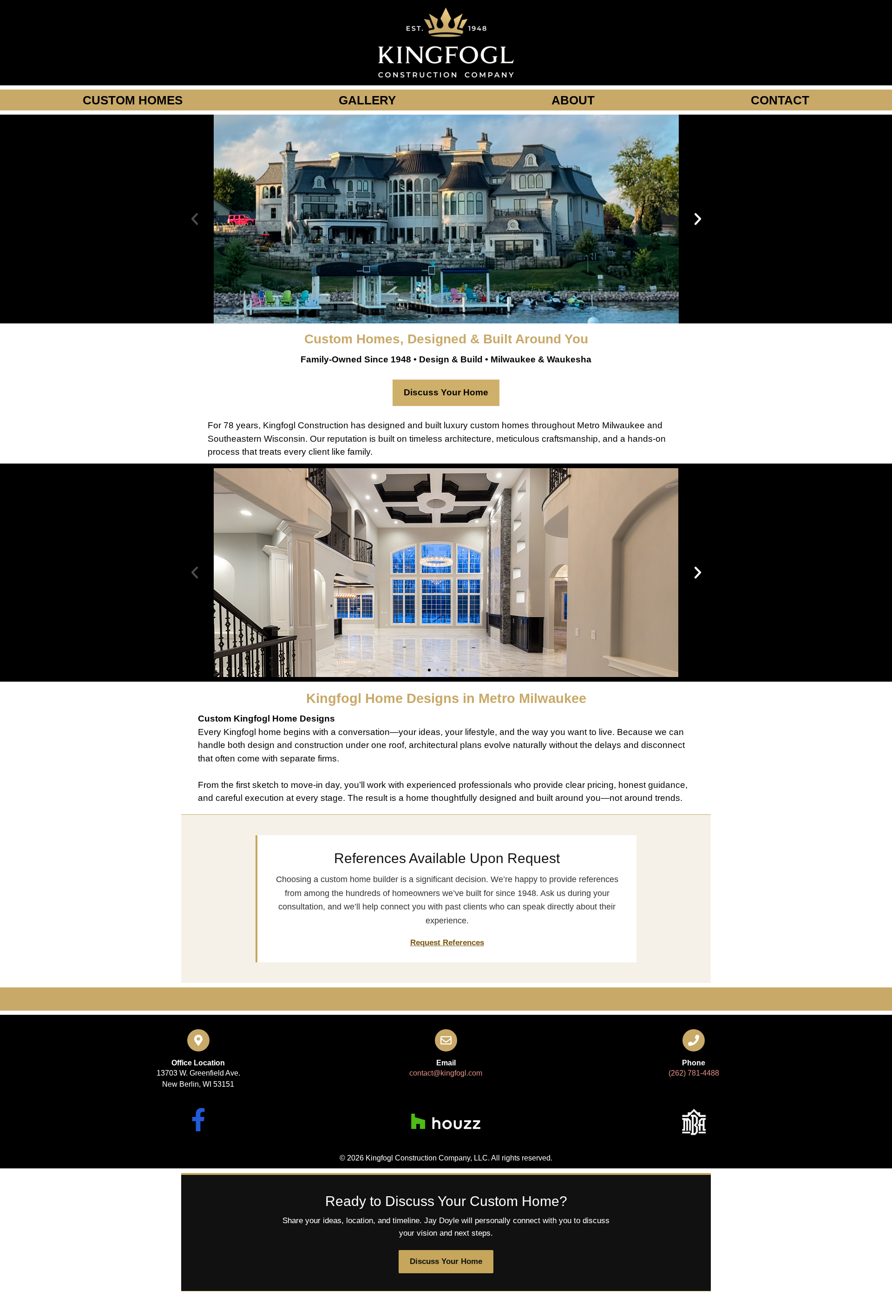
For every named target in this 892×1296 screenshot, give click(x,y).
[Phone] (693, 1040)
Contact (780, 100)
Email (446, 1063)
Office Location (198, 1063)
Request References (447, 942)
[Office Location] (198, 1040)
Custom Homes (133, 100)
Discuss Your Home (446, 392)
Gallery (367, 100)
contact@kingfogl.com (445, 1073)
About (573, 100)
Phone (693, 1063)
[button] (195, 219)
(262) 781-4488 (694, 1073)
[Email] (446, 1040)
